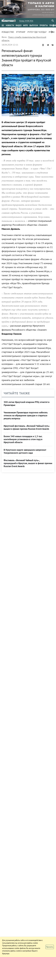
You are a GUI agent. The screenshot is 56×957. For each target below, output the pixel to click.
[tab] (10, 25)
